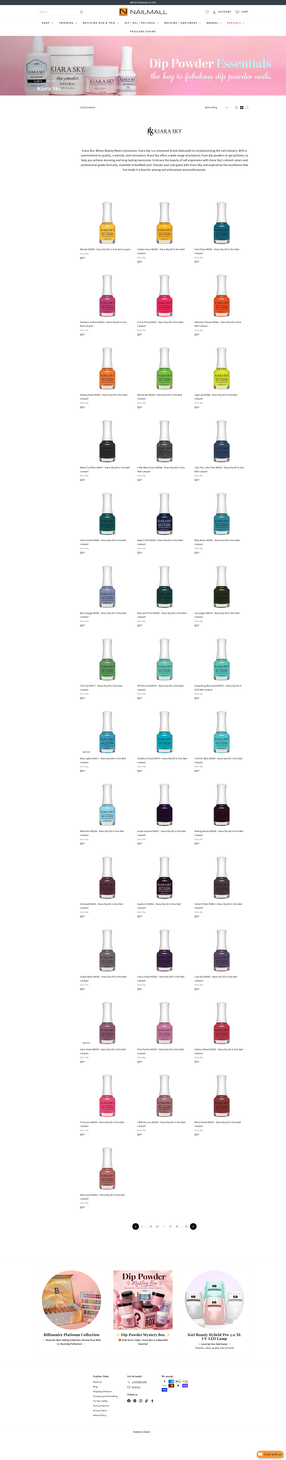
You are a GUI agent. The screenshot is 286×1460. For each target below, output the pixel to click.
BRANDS (213, 23)
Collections (51, 81)
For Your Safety (100, 1401)
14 (150, 1226)
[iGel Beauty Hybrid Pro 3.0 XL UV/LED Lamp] (214, 1300)
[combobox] (61, 12)
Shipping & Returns (102, 1391)
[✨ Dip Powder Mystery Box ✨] (143, 1300)
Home (40, 81)
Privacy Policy (100, 1410)
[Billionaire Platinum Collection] (71, 1300)
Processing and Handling (105, 1396)
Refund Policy (100, 1415)
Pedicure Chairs (143, 31)
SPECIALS (234, 23)
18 (177, 1226)
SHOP (46, 23)
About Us (97, 1382)
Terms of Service (101, 1405)
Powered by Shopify (141, 1431)
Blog (95, 1386)
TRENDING (67, 23)
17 (170, 1226)
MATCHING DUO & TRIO (99, 23)
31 (186, 1226)
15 (157, 1226)
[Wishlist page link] (207, 11)
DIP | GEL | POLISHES (140, 23)
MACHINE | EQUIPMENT (181, 23)
